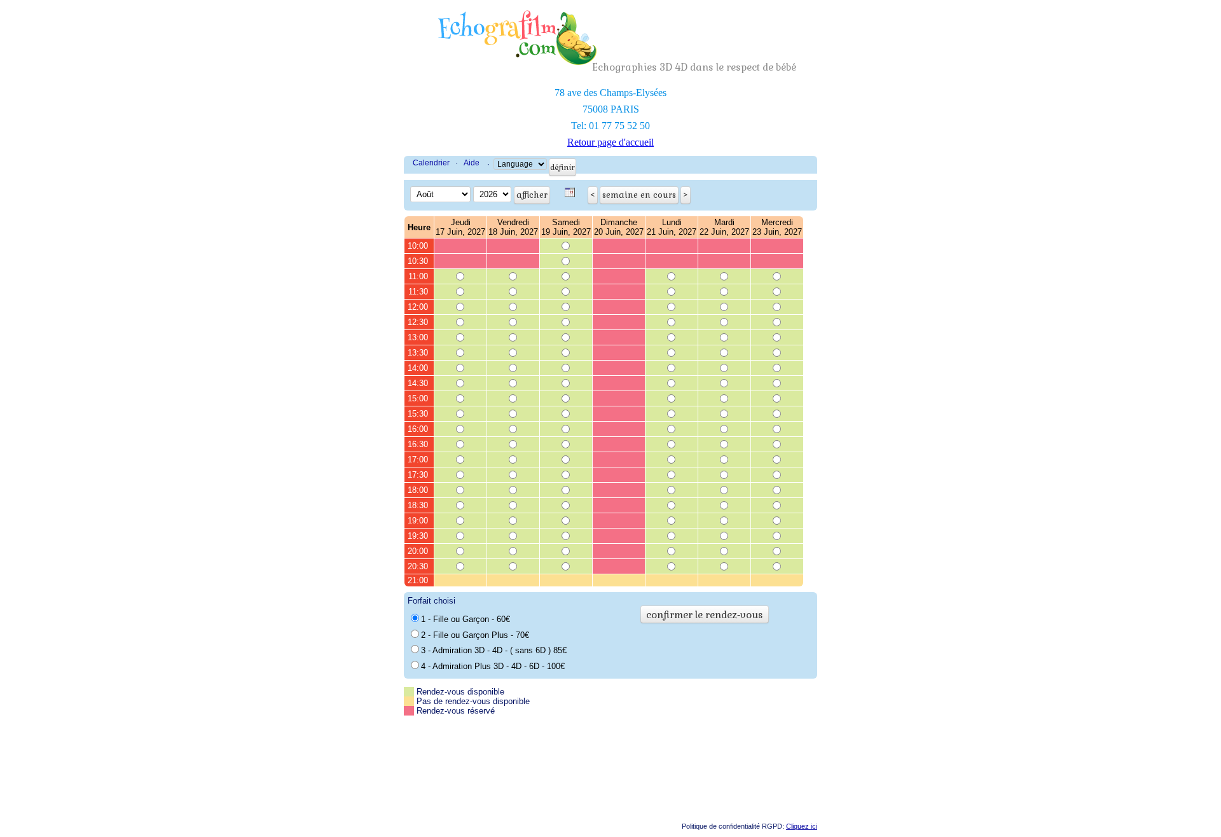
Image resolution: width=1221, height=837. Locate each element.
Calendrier (431, 162)
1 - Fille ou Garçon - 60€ (465, 619)
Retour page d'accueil (610, 142)
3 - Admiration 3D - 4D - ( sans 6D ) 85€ (494, 650)
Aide (471, 162)
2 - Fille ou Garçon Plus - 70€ (475, 635)
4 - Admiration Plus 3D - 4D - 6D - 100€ (493, 666)
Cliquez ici (801, 826)
